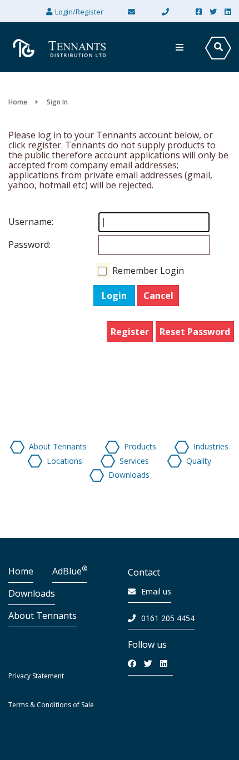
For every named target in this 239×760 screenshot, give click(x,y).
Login (114, 295)
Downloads (31, 593)
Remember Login (148, 270)
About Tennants (42, 615)
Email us (156, 591)
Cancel (158, 295)
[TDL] (61, 47)
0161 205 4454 (168, 618)
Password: (19, 244)
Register (130, 332)
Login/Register (79, 12)
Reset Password (195, 332)
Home (20, 571)
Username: (19, 222)
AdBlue (69, 571)
